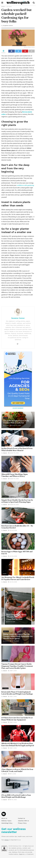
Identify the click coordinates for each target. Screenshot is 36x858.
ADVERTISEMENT (18, 408)
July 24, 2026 (13, 530)
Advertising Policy (6, 823)
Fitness (5, 444)
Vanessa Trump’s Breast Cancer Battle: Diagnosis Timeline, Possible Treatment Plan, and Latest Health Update (17, 666)
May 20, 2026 (13, 799)
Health (5, 470)
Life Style (9, 6)
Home (3, 6)
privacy (7, 840)
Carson (7, 425)
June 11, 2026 (13, 670)
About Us (4, 818)
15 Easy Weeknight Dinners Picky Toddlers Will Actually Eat (16, 617)
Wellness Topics (6, 820)
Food (5, 417)
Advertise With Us (23, 820)
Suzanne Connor (8, 25)
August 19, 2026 (14, 453)
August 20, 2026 (16, 425)
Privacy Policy (22, 823)
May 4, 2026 (12, 773)
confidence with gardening (25, 185)
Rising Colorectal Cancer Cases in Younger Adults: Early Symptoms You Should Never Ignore (18, 636)
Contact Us (21, 818)
